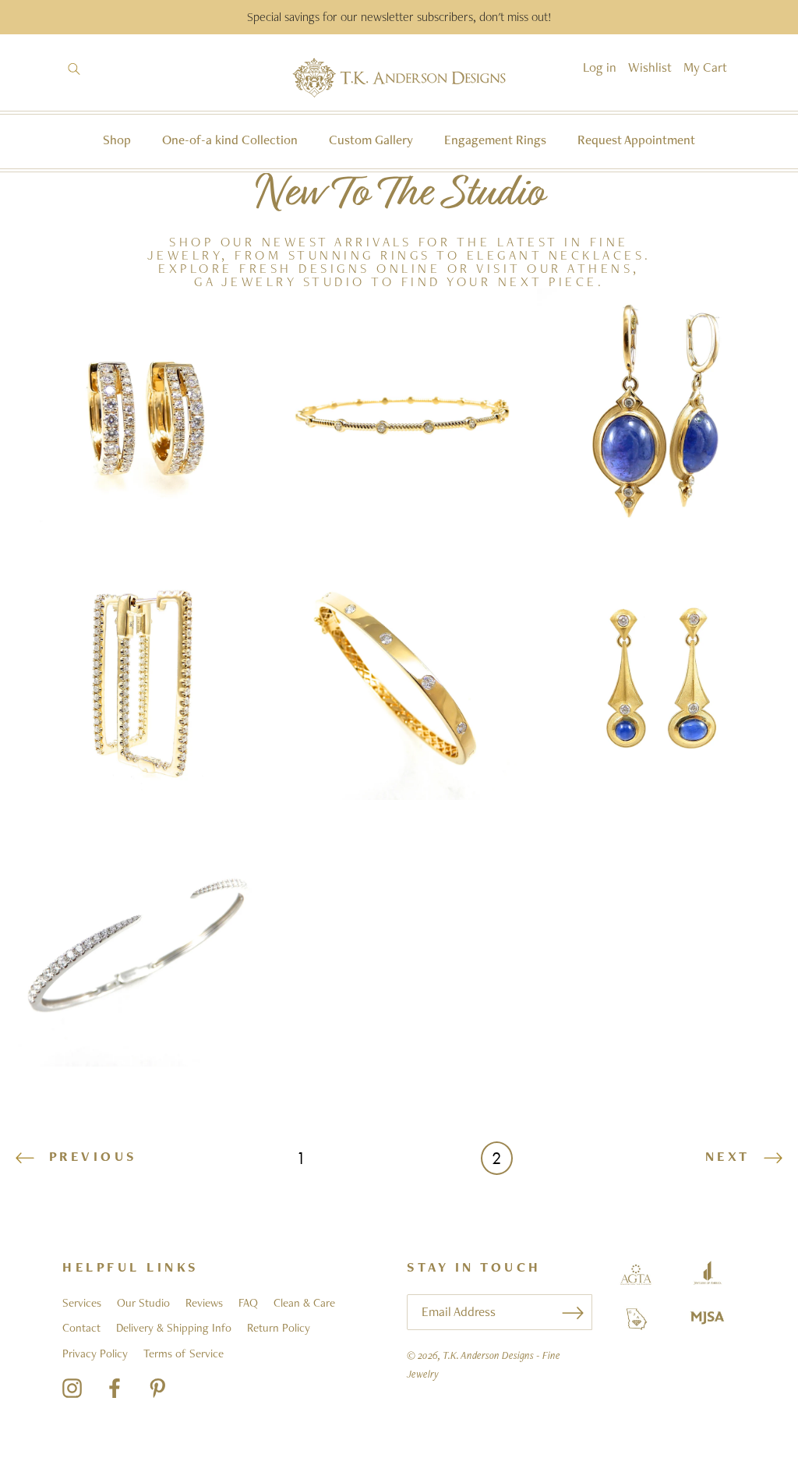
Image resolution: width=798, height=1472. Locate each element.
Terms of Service (183, 1353)
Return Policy (278, 1328)
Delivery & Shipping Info (173, 1328)
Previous (90, 1156)
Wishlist (650, 67)
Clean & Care (304, 1303)
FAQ (248, 1303)
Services (81, 1303)
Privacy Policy (95, 1353)
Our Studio (143, 1303)
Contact (81, 1328)
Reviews (204, 1303)
